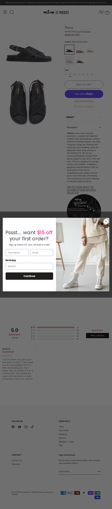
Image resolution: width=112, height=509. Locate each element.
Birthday (11, 260)
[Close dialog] (105, 221)
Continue (29, 276)
